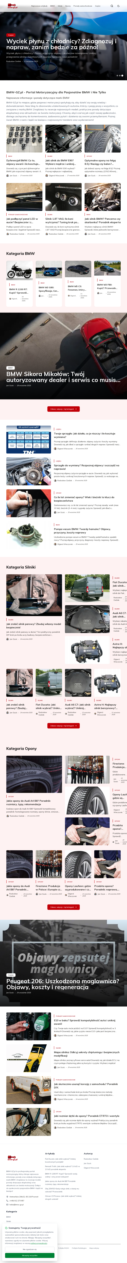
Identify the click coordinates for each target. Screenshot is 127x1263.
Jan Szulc (10, 385)
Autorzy (88, 1153)
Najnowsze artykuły (39, 6)
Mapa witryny (94, 1248)
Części (97, 6)
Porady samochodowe (83, 6)
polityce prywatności (39, 1243)
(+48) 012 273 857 (17, 1201)
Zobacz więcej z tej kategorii (62, 409)
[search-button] (112, 6)
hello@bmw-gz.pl (17, 1205)
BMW (52, 6)
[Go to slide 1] (117, 75)
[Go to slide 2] (120, 75)
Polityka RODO (63, 1248)
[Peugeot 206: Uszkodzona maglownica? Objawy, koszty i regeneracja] (63, 963)
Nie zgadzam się (30, 1249)
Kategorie (11, 1211)
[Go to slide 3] (122, 76)
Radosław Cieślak (13, 61)
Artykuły (50, 1153)
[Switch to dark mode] (118, 6)
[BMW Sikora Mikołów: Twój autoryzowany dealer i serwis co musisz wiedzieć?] (63, 356)
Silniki (60, 6)
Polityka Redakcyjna (79, 1248)
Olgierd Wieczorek (91, 1168)
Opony (68, 6)
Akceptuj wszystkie (29, 1255)
